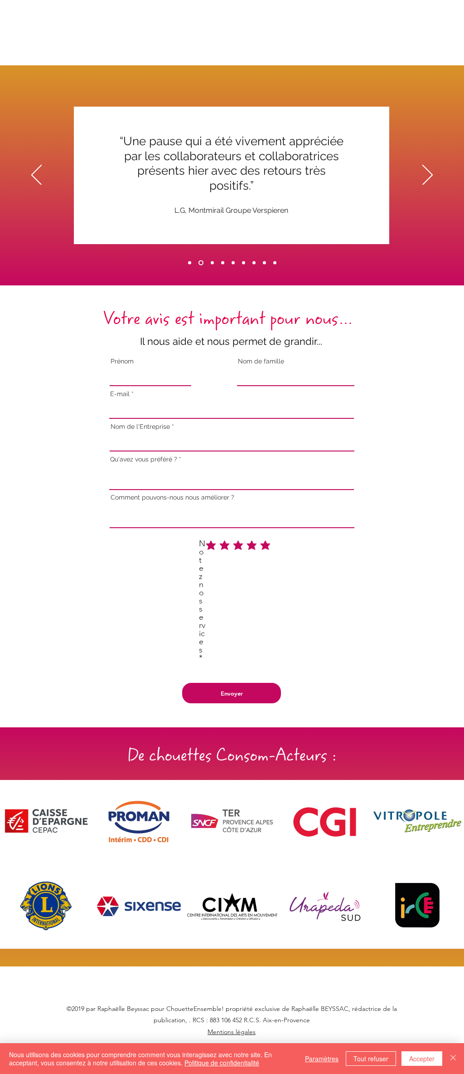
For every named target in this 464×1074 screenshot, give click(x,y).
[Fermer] (453, 1058)
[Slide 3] (233, 263)
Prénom (122, 361)
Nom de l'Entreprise (141, 426)
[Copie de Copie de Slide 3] (254, 263)
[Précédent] (36, 175)
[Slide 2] (212, 263)
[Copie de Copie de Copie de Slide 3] (264, 263)
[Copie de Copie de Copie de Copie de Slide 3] (274, 263)
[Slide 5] (222, 263)
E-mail (120, 394)
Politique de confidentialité (221, 1062)
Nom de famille (261, 361)
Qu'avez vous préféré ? (143, 459)
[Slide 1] (189, 263)
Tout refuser (370, 1058)
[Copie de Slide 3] (243, 263)
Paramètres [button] (321, 1058)
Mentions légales (232, 1032)
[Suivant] (427, 175)
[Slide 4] (200, 262)
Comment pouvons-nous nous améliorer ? (172, 497)
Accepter (422, 1058)
